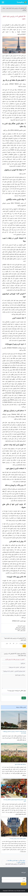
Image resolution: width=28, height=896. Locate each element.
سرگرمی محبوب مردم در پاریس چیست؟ (18, 838)
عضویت (23, 884)
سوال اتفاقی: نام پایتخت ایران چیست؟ (17, 691)
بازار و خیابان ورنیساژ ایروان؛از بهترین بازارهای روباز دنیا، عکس (14, 800)
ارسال (23, 698)
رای (24, 646)
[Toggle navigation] (3, 2)
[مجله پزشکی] (22, 2)
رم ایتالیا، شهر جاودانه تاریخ (20, 764)
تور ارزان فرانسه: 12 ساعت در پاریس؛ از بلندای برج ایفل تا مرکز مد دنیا (14, 732)
